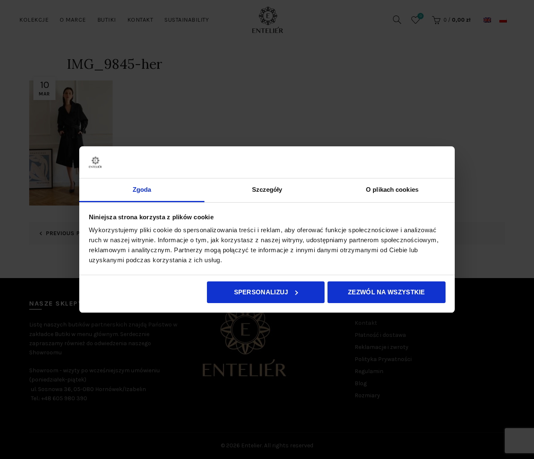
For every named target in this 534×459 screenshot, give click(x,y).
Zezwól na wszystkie (386, 292)
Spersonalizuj (261, 292)
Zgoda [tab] (142, 189)
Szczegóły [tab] (267, 189)
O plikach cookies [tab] (392, 189)
